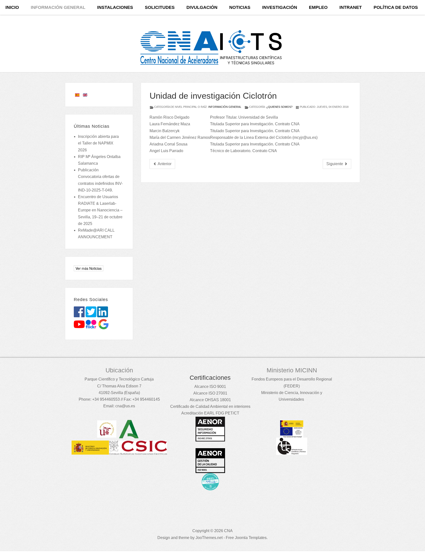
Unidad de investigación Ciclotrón (213, 95)
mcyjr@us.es (305, 137)
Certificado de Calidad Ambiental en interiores (210, 406)
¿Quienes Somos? (279, 106)
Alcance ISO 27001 (210, 393)
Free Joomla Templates (246, 538)
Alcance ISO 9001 (210, 386)
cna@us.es (125, 406)
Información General (224, 106)
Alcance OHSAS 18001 (210, 400)
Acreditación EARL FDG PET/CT (210, 413)
